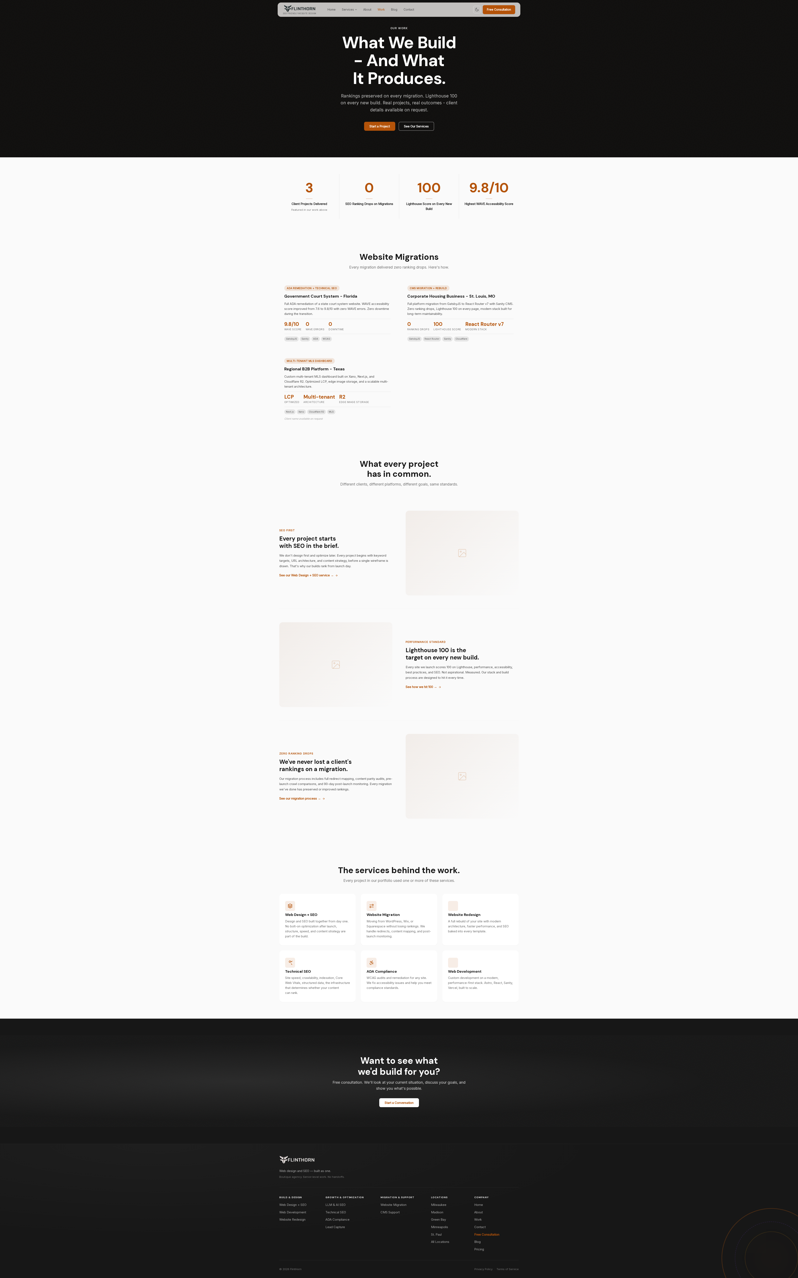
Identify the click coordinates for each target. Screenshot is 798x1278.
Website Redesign (464, 914)
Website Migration (383, 914)
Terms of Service (507, 1269)
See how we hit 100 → (421, 687)
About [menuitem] (367, 9)
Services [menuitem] (348, 9)
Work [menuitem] (381, 9)
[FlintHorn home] (297, 1160)
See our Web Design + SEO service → (306, 575)
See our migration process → (300, 799)
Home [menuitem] (332, 9)
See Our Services (416, 126)
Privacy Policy (483, 1269)
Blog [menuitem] (394, 9)
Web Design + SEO (301, 914)
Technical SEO (298, 971)
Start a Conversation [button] (399, 1103)
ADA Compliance (382, 971)
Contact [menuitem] (409, 9)
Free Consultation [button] (499, 9)
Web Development (465, 971)
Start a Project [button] (379, 126)
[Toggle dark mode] (477, 9)
